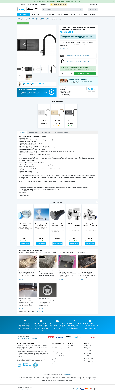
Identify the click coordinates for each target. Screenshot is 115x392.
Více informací (65, 48)
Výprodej (35, 14)
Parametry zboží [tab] (33, 132)
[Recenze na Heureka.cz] (35, 366)
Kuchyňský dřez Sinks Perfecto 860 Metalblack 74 (78, 55)
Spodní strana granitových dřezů (46, 270)
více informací (67, 374)
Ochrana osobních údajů (58, 356)
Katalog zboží (23, 14)
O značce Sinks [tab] (46, 132)
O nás (53, 350)
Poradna (73, 14)
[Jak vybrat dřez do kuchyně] (28, 261)
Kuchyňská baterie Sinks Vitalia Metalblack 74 (77, 61)
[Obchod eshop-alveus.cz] (82, 337)
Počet (61, 73)
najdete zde (77, 1)
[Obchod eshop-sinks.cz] (75, 337)
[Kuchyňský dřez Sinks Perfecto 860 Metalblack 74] (62, 55)
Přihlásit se (70, 348)
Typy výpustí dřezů (44, 298)
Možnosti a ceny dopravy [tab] (61, 132)
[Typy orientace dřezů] (67, 261)
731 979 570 (22, 4)
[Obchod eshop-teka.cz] (91, 337)
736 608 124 (89, 355)
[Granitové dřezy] (87, 261)
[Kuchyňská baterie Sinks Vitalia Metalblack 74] (62, 61)
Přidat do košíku (85, 73)
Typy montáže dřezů (25, 298)
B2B (53, 364)
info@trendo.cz (32, 4)
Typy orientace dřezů (64, 270)
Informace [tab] (22, 132)
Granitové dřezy (83, 270)
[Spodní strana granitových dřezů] (48, 261)
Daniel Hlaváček (25, 389)
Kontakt (93, 14)
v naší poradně (39, 311)
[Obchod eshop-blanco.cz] (59, 337)
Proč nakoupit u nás (48, 14)
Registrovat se (71, 350)
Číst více (21, 279)
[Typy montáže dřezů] (28, 290)
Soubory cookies (56, 358)
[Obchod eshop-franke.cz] (51, 337)
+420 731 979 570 (75, 81)
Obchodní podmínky (57, 348)
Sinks (65, 88)
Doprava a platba (63, 14)
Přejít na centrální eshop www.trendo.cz (27, 338)
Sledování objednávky (73, 346)
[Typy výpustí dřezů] (48, 290)
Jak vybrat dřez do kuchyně (27, 270)
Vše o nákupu (83, 14)
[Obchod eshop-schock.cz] (68, 337)
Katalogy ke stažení (57, 354)
